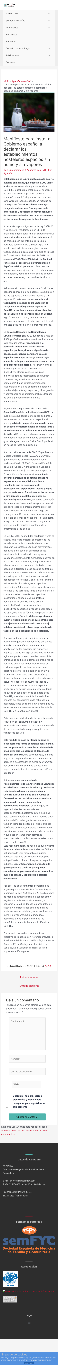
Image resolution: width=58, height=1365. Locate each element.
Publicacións (12, 55)
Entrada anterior (29, 977)
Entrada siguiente (29, 985)
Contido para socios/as (18, 48)
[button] (29, 1322)
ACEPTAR (29, 1363)
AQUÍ (48, 966)
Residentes (11, 34)
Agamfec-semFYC (36, 170)
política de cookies (19, 1360)
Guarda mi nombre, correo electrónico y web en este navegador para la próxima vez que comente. (30, 1101)
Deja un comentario (14, 170)
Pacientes (11, 41)
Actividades (12, 27)
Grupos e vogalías (15, 20)
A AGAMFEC (12, 13)
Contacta (10, 62)
